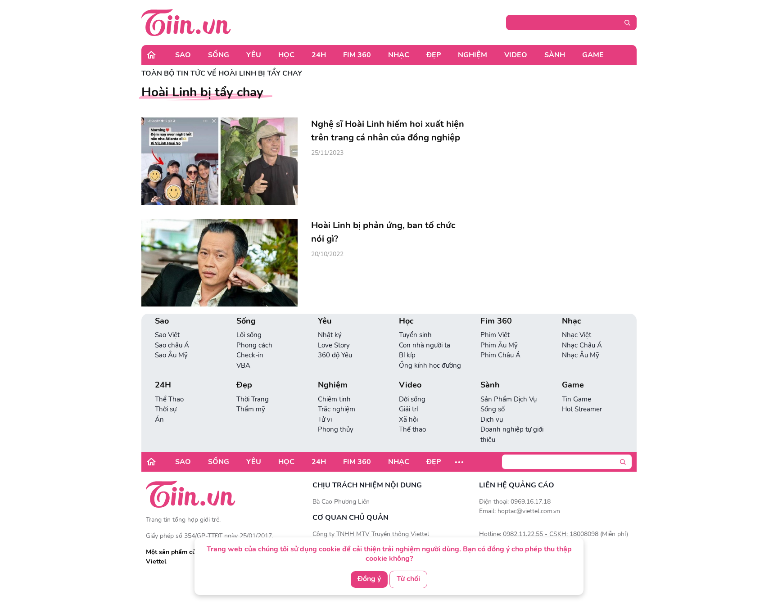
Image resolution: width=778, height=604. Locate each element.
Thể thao (412, 429)
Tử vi (325, 419)
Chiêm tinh (334, 399)
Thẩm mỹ (250, 409)
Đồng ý (369, 579)
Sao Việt (167, 334)
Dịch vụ (491, 419)
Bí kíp (407, 355)
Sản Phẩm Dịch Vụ (508, 399)
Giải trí (408, 409)
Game (593, 55)
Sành (554, 55)
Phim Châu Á (500, 355)
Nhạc (398, 55)
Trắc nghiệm (336, 409)
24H (319, 55)
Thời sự (165, 409)
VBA (243, 365)
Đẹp (433, 55)
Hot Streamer (582, 409)
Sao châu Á (172, 345)
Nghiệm (472, 55)
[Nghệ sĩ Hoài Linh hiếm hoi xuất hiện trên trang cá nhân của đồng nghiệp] (219, 161)
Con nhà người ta (424, 345)
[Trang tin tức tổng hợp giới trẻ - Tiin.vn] (186, 22)
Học (286, 55)
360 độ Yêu (335, 355)
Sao (183, 55)
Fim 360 (357, 55)
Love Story (334, 345)
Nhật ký (330, 334)
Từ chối (408, 579)
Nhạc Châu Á (582, 345)
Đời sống (412, 399)
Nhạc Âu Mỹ (580, 355)
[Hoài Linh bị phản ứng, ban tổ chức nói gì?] (219, 263)
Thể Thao (169, 399)
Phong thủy (335, 429)
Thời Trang (252, 399)
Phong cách (254, 345)
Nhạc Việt (576, 334)
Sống (218, 55)
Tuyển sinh (415, 334)
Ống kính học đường (430, 365)
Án (159, 419)
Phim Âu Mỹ (499, 345)
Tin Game (576, 399)
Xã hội (408, 419)
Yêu (253, 55)
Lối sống (249, 334)
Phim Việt (495, 334)
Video (515, 55)
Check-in (249, 355)
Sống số (492, 409)
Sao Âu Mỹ (171, 355)
